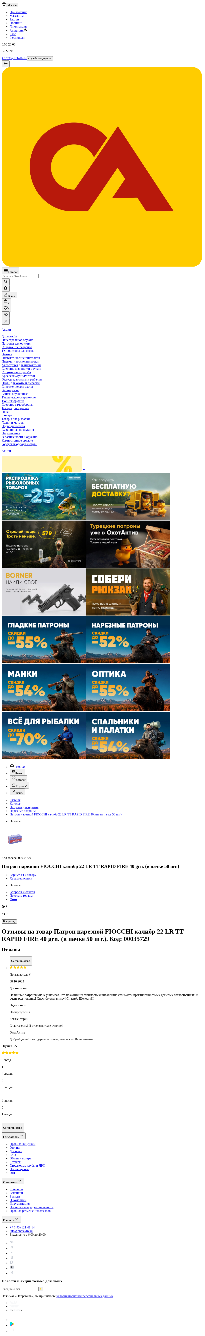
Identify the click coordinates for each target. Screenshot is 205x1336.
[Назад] (6, 63)
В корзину (9, 921)
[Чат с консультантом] (6, 314)
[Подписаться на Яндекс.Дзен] (12, 1253)
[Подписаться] (41, 1289)
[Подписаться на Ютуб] (12, 1268)
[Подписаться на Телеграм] (12, 1248)
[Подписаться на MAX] (11, 1263)
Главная (19, 767)
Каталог (13, 272)
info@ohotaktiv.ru (21, 1231)
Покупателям (11, 1136)
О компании (10, 1182)
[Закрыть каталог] (6, 321)
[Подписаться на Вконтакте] (12, 1243)
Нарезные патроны (23, 810)
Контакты (8, 1220)
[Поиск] (6, 281)
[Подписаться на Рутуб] (12, 1273)
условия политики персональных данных (84, 1296)
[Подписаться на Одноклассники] (12, 1258)
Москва (12, 5)
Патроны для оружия (24, 807)
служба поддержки (39, 58)
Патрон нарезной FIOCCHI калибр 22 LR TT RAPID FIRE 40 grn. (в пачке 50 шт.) (66, 814)
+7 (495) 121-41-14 (14, 58)
